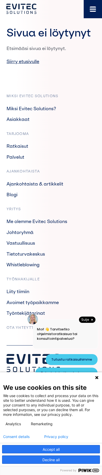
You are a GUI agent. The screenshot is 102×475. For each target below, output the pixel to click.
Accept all (51, 449)
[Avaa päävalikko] (93, 9)
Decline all (51, 460)
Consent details (16, 437)
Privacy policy (56, 437)
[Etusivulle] (21, 9)
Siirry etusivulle (23, 61)
